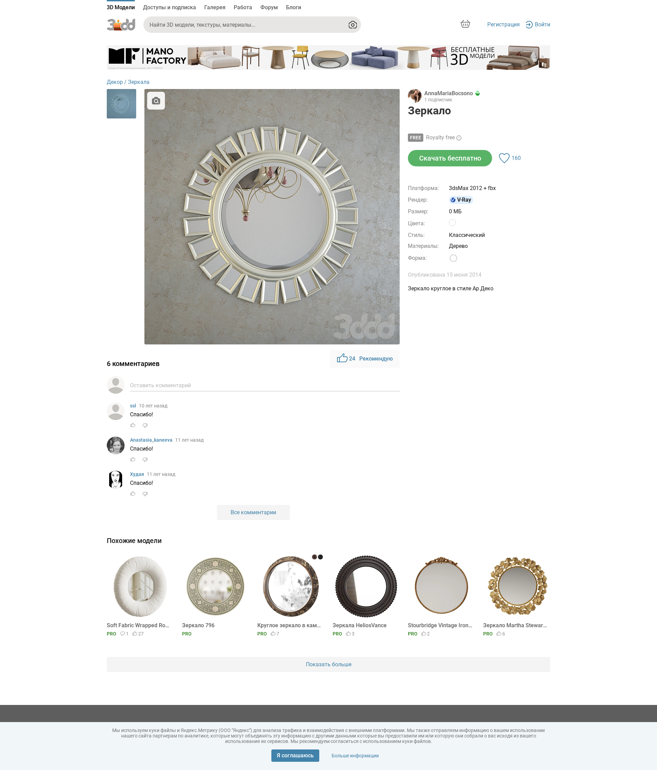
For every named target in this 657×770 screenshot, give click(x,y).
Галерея (215, 7)
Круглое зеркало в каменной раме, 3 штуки (289, 625)
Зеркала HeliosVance (360, 625)
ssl (133, 405)
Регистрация (503, 24)
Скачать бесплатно (450, 158)
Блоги (293, 7)
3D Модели (121, 7)
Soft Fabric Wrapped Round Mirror (139, 625)
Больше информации (355, 755)
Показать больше (328, 664)
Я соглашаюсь (295, 755)
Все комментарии (253, 512)
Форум (269, 7)
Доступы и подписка (169, 7)
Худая (137, 474)
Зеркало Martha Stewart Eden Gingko (515, 625)
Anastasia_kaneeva (151, 440)
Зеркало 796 (198, 625)
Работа (243, 7)
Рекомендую (371, 358)
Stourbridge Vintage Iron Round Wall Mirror (440, 625)
